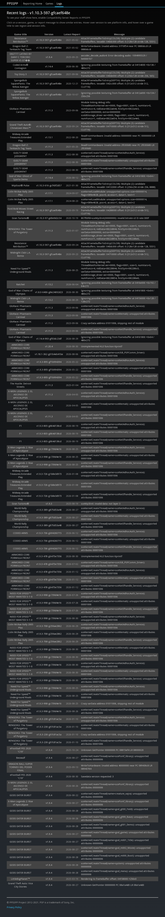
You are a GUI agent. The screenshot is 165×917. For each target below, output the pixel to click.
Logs (59, 3)
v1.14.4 (49, 66)
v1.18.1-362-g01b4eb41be (49, 354)
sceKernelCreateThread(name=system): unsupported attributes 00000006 (116, 865)
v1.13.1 (49, 137)
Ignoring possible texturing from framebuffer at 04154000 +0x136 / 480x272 (118, 66)
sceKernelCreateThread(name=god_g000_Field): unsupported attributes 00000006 (115, 811)
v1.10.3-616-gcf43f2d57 (49, 185)
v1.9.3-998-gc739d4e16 (48, 449)
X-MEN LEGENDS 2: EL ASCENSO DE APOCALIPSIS (20, 394)
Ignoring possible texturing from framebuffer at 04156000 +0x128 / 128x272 (118, 300)
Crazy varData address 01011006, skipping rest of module (112, 323)
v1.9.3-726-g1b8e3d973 (49, 474)
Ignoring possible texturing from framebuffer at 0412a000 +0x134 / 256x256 (118, 95)
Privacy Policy (14, 907)
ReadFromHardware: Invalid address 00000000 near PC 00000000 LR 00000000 (118, 137)
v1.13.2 (49, 284)
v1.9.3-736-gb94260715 (49, 533)
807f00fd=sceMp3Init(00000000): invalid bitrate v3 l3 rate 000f (115, 218)
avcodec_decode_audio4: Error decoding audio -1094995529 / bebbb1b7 (114, 57)
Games (49, 3)
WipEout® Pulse (20, 185)
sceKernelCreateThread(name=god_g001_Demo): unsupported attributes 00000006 (115, 826)
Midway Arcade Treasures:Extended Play (20, 137)
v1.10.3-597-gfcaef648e (49, 40)
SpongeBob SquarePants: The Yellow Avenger (20, 83)
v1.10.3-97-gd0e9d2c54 (48, 218)
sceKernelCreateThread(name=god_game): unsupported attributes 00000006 (118, 834)
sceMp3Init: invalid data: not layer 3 (100, 503)
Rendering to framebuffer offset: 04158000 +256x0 (108, 878)
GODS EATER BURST (20, 795)
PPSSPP (12, 3)
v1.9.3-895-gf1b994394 (49, 362)
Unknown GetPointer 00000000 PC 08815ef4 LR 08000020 (112, 750)
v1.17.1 (49, 193)
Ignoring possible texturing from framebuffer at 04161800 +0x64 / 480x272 (118, 178)
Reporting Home (32, 3)
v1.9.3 (49, 503)
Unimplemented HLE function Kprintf (101, 346)
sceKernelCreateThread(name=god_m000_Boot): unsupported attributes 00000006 (115, 857)
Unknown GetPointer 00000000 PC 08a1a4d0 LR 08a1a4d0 (112, 885)
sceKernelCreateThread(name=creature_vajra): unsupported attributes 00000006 (114, 795)
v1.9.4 (49, 57)
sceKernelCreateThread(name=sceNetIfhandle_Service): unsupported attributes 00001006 (119, 170)
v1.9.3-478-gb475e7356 (49, 556)
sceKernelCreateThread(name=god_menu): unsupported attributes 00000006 (118, 873)
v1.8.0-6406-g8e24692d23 (49, 292)
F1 (20, 425)
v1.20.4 (49, 346)
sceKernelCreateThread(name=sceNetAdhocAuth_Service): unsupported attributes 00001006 (113, 154)
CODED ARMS (20, 533)
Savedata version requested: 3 (97, 776)
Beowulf (20, 757)
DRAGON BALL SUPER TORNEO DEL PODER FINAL (20, 767)
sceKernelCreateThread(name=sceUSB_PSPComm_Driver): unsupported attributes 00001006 (113, 354)
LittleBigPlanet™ (20, 878)
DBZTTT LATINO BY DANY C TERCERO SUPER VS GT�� (20, 57)
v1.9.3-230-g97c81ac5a (49, 719)
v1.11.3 (49, 110)
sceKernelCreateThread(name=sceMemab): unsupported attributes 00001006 (118, 162)
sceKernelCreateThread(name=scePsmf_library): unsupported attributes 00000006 (115, 758)
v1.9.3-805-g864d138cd (48, 425)
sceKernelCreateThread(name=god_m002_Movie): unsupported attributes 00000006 (116, 849)
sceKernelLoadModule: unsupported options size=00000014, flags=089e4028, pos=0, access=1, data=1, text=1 (114, 193)
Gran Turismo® (20, 218)
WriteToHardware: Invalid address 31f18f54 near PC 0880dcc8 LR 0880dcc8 (116, 48)
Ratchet (20, 284)
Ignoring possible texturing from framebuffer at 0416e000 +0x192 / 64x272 (118, 284)
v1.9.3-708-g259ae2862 (49, 626)
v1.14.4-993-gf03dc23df (49, 338)
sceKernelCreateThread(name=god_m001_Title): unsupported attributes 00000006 (115, 842)
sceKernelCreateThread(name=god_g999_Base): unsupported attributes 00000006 (115, 818)
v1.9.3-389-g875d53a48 (49, 509)
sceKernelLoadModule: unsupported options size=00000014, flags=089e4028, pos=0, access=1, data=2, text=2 (114, 201)
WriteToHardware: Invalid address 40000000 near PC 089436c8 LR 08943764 (117, 767)
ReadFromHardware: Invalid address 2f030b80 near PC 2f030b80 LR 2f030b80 (118, 147)
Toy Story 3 (20, 74)
